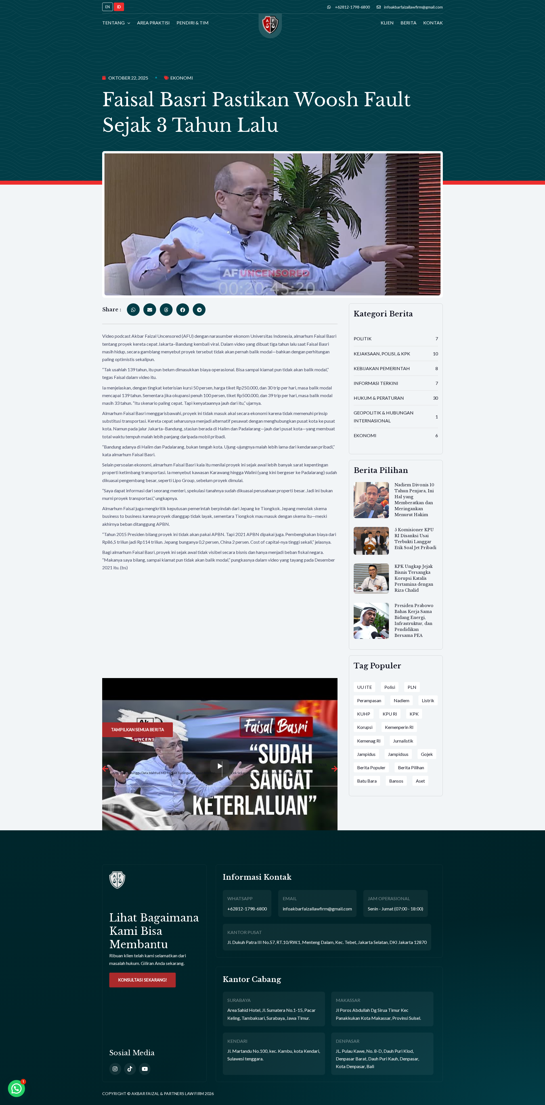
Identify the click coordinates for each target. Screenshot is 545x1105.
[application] (127, 22)
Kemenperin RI (399, 727)
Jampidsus (398, 754)
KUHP (363, 713)
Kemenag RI (369, 740)
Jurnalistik (403, 740)
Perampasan (369, 700)
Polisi (389, 687)
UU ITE (364, 687)
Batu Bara (367, 780)
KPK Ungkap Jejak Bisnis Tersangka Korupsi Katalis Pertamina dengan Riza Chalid (414, 578)
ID (119, 7)
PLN (412, 687)
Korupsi (364, 727)
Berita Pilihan (411, 767)
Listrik (428, 700)
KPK (414, 713)
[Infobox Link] (154, 919)
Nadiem (401, 700)
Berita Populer (371, 767)
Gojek (427, 754)
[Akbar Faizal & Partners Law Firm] (270, 27)
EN (107, 7)
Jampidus (366, 754)
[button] (16, 1088)
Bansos (396, 780)
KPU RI (390, 713)
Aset (420, 780)
